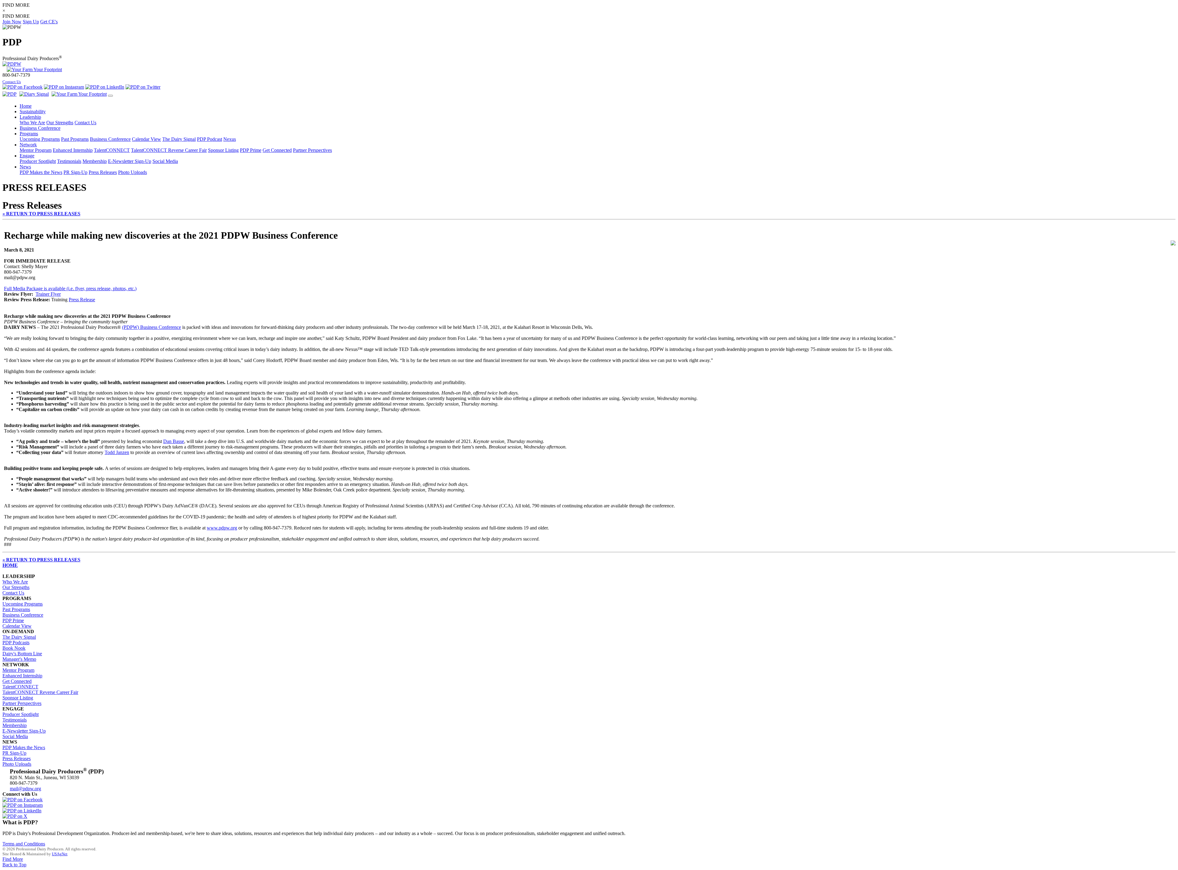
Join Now (11, 21)
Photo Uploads (132, 172)
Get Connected (277, 150)
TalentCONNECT (112, 150)
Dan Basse (173, 441)
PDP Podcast (209, 139)
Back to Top (14, 864)
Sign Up (31, 21)
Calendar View (146, 139)
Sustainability (33, 111)
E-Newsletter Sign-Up (129, 161)
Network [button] (28, 144)
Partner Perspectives (312, 150)
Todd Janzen (117, 452)
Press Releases (103, 172)
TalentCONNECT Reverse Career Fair (169, 150)
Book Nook (13, 648)
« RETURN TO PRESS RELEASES (41, 213)
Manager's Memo (19, 659)
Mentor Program (36, 150)
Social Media (165, 161)
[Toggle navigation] (110, 96)
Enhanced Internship (73, 150)
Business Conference (110, 139)
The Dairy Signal (179, 139)
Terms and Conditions (23, 843)
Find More (12, 859)
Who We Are (32, 122)
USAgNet (59, 854)
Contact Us (11, 82)
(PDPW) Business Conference (151, 327)
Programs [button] (29, 133)
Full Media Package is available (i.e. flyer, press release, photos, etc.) (70, 288)
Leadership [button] (30, 117)
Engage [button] (27, 155)
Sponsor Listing (223, 150)
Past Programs (75, 139)
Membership (95, 161)
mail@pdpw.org (25, 788)
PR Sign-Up (75, 172)
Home (26, 106)
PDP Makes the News (41, 172)
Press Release (82, 299)
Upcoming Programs (40, 139)
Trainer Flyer (48, 294)
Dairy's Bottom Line (22, 653)
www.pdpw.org (222, 527)
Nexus (229, 139)
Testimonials (69, 161)
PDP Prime (250, 150)
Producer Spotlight (38, 161)
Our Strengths (59, 122)
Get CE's (49, 21)
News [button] (25, 166)
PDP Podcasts (15, 642)
